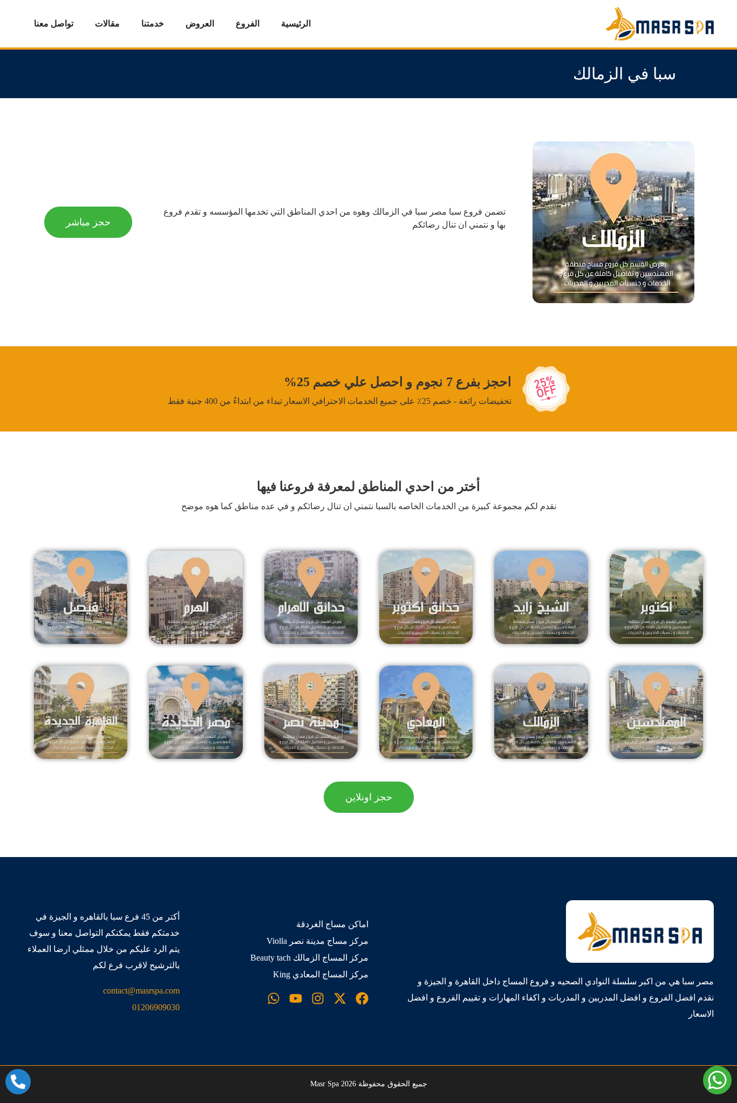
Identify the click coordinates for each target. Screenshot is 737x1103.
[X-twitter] (339, 998)
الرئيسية (296, 23)
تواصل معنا (53, 23)
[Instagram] (317, 998)
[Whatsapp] (273, 998)
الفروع (248, 23)
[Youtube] (295, 998)
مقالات (107, 23)
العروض (200, 23)
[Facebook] (362, 998)
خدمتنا (152, 23)
